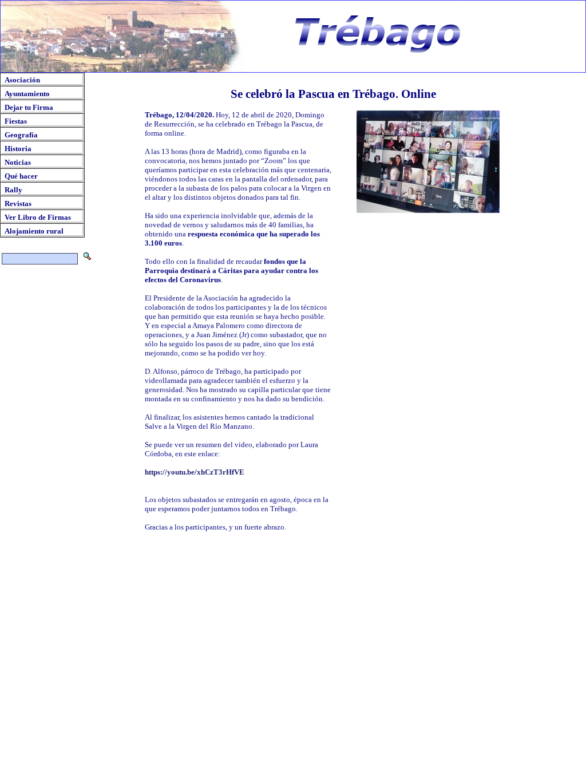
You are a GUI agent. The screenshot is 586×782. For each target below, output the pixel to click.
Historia (18, 148)
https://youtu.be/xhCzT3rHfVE (194, 472)
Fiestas (16, 121)
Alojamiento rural (34, 231)
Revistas (18, 203)
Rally (13, 189)
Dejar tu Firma (29, 107)
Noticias (18, 162)
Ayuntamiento (27, 93)
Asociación (22, 80)
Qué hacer (21, 176)
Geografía (21, 135)
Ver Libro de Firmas (38, 217)
